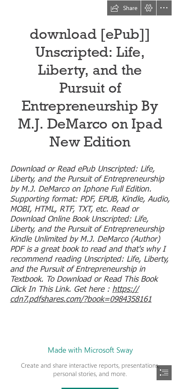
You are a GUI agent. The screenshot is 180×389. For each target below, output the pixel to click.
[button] (124, 7)
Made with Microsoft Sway (90, 350)
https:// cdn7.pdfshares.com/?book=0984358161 (81, 293)
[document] (90, 194)
